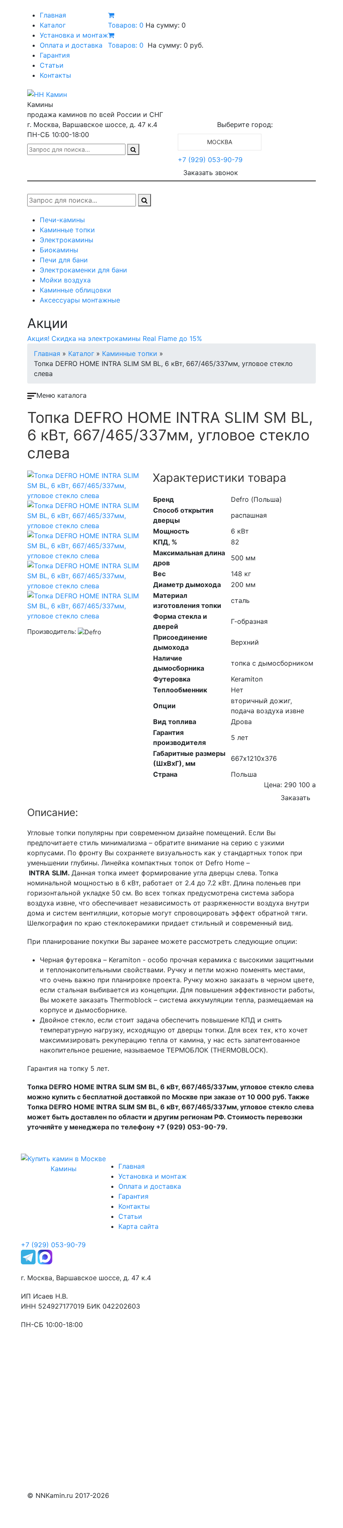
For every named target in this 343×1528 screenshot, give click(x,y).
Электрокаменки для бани (83, 270)
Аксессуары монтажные (80, 300)
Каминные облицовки (75, 290)
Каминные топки (67, 230)
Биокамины (59, 250)
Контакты (55, 75)
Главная (53, 15)
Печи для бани (64, 260)
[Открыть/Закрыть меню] (38, 7)
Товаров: (125, 45)
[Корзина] (111, 15)
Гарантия (55, 55)
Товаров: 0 (125, 25)
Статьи (52, 65)
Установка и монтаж (74, 35)
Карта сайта (138, 1226)
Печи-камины (62, 220)
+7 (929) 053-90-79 (210, 159)
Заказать (295, 797)
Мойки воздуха (65, 280)
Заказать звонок (210, 172)
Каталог (53, 25)
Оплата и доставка (71, 45)
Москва (219, 141)
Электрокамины (66, 240)
